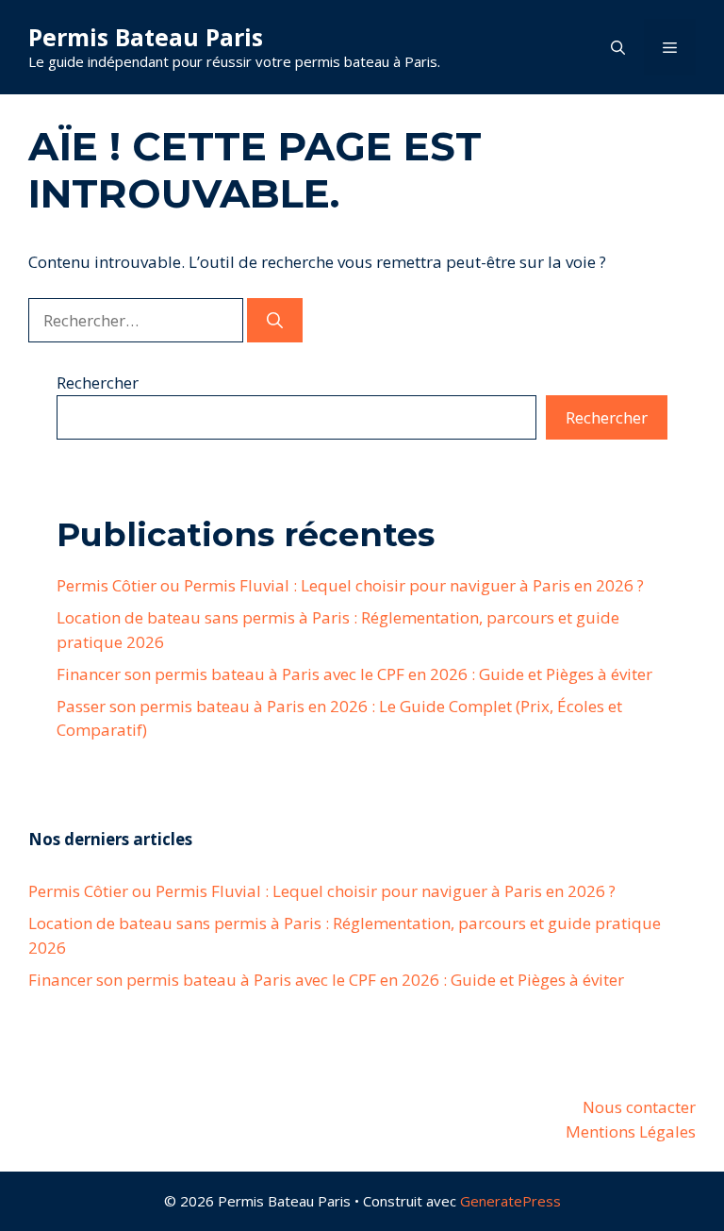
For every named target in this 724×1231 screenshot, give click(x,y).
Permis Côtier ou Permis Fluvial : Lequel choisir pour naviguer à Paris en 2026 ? (350, 585)
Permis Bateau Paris (145, 37)
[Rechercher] (275, 320)
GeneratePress (510, 1200)
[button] (618, 47)
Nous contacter (639, 1107)
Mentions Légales (631, 1131)
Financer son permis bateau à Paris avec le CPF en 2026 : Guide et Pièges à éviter (354, 674)
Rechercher (98, 382)
